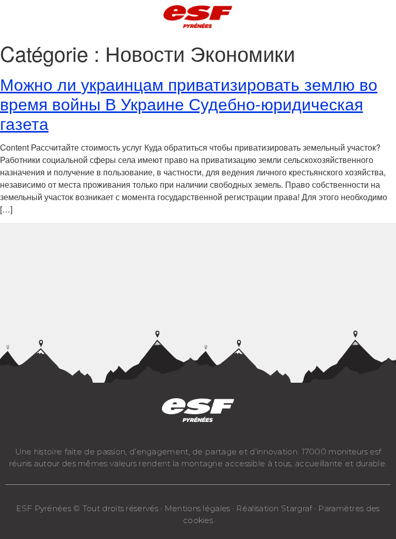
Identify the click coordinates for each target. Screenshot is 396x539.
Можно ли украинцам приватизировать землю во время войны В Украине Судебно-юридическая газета (188, 103)
